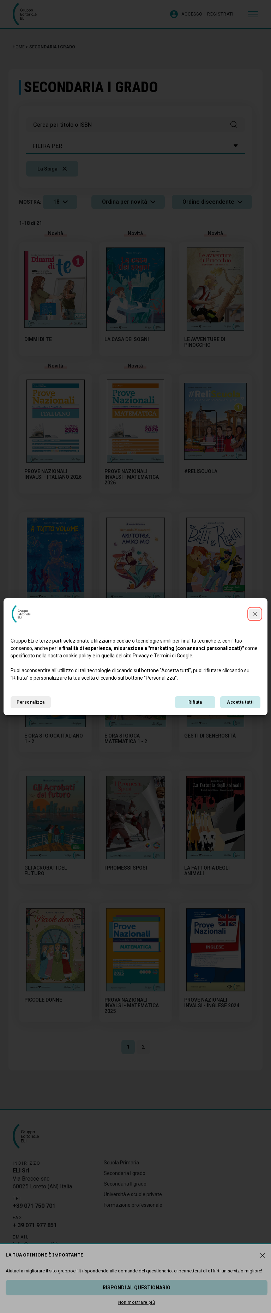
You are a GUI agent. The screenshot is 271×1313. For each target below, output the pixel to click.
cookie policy (77, 655)
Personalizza (31, 702)
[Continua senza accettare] (254, 614)
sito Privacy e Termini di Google (158, 655)
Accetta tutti (240, 702)
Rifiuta (195, 702)
